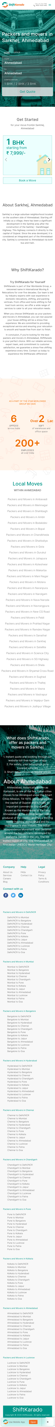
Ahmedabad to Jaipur (18, 1338)
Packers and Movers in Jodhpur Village (28, 706)
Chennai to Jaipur (16, 1137)
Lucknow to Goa (15, 1397)
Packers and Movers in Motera (27, 582)
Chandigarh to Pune (17, 1180)
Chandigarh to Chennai (18, 1177)
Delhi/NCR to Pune (16, 933)
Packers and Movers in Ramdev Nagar (27, 629)
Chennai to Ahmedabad (19, 1140)
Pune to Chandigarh (17, 1230)
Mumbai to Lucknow (17, 995)
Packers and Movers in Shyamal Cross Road (27, 670)
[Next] (49, 159)
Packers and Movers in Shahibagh (27, 511)
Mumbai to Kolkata (16, 985)
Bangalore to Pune (16, 1032)
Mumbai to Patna (15, 998)
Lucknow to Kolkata (17, 1385)
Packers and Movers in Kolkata (18, 1258)
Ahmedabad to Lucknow (19, 1341)
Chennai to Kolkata (16, 1134)
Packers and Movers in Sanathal (28, 635)
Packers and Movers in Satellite (27, 647)
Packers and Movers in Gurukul (27, 552)
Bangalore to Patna (16, 1048)
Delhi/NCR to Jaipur (17, 939)
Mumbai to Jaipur (16, 989)
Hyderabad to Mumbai (18, 1069)
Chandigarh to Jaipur (18, 1187)
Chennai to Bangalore (18, 1121)
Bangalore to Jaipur (17, 1038)
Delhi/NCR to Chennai (18, 927)
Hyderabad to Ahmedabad (20, 1091)
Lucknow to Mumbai (17, 1366)
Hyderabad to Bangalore (19, 1072)
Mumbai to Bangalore (18, 970)
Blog (5, 881)
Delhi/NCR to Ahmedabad (20, 942)
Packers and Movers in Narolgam (27, 594)
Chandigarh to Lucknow (19, 1193)
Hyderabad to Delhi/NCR (19, 1066)
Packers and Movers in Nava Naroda (27, 599)
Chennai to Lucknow (17, 1143)
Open (33, 1422)
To (5, 69)
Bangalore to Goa (16, 1051)
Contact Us (26, 875)
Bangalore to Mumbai (18, 1019)
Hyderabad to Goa (16, 1100)
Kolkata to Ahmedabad (18, 1289)
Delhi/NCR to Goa (16, 952)
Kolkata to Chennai (16, 1276)
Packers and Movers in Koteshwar (27, 564)
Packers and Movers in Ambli (27, 517)
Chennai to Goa (15, 1150)
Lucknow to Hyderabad (19, 1372)
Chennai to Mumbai (17, 1118)
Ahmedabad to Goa (17, 1348)
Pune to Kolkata (15, 1233)
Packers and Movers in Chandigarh (20, 1159)
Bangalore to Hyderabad (19, 1022)
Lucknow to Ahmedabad (19, 1391)
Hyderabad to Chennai (18, 1075)
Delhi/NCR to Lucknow (18, 946)
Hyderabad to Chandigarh (20, 1078)
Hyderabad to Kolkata (18, 1085)
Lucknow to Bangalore (18, 1369)
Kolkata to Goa (14, 1298)
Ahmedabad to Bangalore (20, 1319)
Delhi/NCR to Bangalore (19, 920)
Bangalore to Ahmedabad (20, 1041)
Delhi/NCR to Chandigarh (20, 930)
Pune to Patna (14, 1246)
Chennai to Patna (16, 1147)
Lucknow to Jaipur (16, 1388)
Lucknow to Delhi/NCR (18, 1362)
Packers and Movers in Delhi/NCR (19, 912)
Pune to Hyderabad (17, 1224)
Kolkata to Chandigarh (18, 1279)
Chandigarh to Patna (17, 1196)
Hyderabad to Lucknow (19, 1094)
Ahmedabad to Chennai (19, 1326)
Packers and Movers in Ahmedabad (20, 1308)
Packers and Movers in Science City (27, 653)
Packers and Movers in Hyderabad (20, 1060)
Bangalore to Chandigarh (19, 1029)
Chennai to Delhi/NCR (18, 1115)
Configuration (10, 80)
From (6, 59)
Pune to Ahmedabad (17, 1239)
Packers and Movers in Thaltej (27, 682)
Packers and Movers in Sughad (27, 676)
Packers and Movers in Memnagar (27, 505)
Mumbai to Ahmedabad (19, 992)
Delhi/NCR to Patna (17, 949)
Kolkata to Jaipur (15, 1286)
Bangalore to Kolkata (17, 1035)
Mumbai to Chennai (17, 976)
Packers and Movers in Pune (17, 1209)
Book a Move (27, 180)
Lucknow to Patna (16, 1394)
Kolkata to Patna (15, 1295)
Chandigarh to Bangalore (19, 1171)
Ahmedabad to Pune (17, 1332)
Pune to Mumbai (15, 1217)
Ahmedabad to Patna (18, 1345)
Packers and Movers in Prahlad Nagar (27, 623)
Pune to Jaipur (14, 1236)
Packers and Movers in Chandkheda (27, 534)
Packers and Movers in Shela (27, 665)
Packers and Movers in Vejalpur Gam (27, 700)
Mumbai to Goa (15, 1001)
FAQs (23, 872)
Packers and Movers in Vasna (27, 688)
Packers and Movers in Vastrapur (27, 694)
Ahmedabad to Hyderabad (20, 1322)
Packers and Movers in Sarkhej (27, 641)
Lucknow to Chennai (17, 1375)
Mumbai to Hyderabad (18, 973)
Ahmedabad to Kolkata (18, 1335)
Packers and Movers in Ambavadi (27, 499)
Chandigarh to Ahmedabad (20, 1190)
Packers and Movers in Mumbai (18, 961)
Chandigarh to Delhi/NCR (20, 1164)
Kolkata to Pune (15, 1283)
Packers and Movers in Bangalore (19, 1011)
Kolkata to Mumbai (16, 1267)
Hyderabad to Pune (17, 1081)
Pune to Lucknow (15, 1243)
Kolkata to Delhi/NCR (17, 1264)
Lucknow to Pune (15, 1381)
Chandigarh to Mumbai (18, 1168)
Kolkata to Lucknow (17, 1292)
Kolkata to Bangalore (17, 1270)
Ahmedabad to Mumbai (19, 1316)
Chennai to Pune (15, 1131)
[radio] (7, 52)
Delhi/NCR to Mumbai (18, 917)
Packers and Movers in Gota (27, 546)
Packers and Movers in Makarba (27, 570)
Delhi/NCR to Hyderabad (19, 923)
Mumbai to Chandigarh (18, 979)
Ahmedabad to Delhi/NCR (20, 1313)
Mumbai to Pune (15, 982)
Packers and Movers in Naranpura (27, 588)
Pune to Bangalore (16, 1220)
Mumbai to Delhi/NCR (18, 966)
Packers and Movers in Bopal (27, 528)
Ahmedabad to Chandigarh (20, 1329)
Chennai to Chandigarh (18, 1128)
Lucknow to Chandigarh (19, 1378)
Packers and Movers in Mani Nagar (27, 576)
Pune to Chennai (15, 1227)
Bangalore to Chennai (18, 1025)
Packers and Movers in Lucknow (19, 1357)
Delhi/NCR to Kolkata (17, 936)
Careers (7, 878)
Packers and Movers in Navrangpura (27, 605)
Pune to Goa (13, 1249)
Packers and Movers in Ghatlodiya (27, 540)
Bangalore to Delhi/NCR (19, 1016)
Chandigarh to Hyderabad (20, 1174)
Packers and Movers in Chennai (18, 1110)
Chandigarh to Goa (16, 1199)
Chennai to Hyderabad (18, 1124)
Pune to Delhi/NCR (16, 1214)
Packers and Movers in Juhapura (27, 558)
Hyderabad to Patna (17, 1097)
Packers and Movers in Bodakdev (27, 522)
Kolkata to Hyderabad (18, 1273)
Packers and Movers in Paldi (27, 617)
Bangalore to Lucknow (18, 1044)
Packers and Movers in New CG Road (27, 611)
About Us (7, 872)
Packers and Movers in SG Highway (28, 659)
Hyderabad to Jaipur (17, 1088)
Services (7, 875)
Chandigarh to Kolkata (18, 1183)
